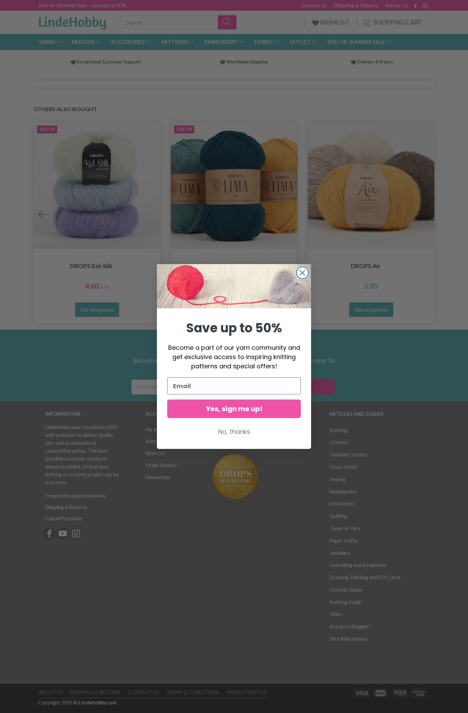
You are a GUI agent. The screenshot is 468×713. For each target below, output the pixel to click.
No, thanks (234, 431)
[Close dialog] (302, 273)
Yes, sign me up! (234, 409)
